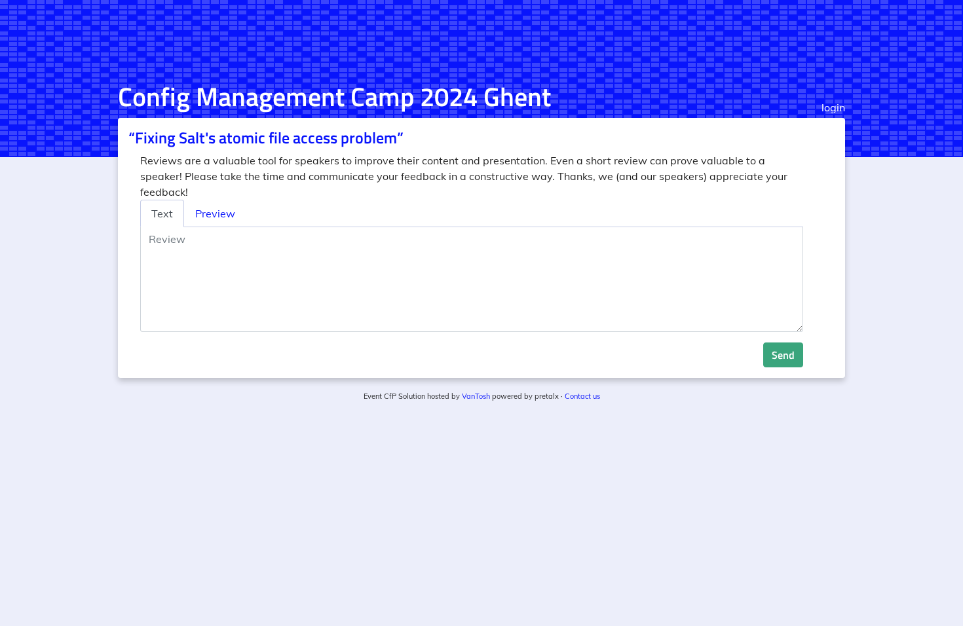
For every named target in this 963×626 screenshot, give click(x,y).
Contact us (582, 396)
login (833, 107)
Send (783, 355)
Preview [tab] (215, 213)
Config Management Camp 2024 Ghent (334, 97)
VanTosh (476, 396)
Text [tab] (162, 213)
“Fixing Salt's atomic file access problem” (266, 137)
